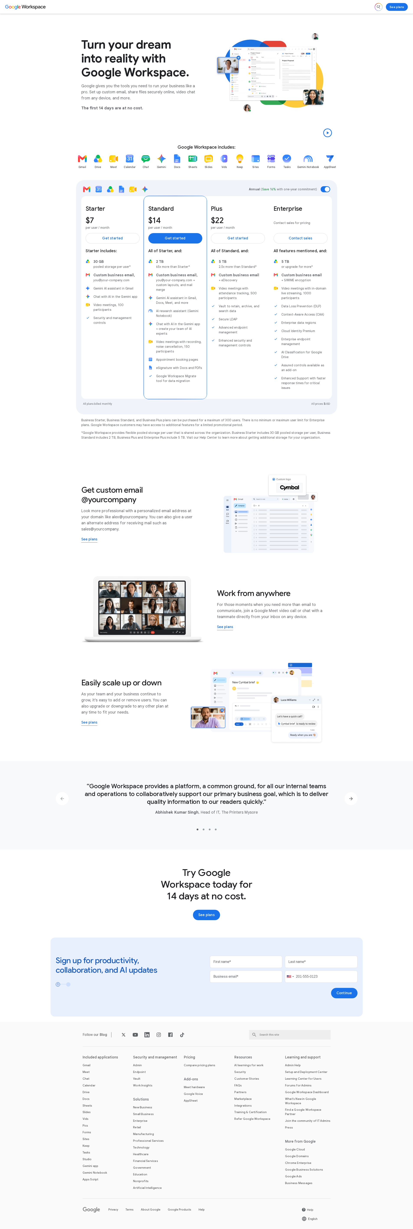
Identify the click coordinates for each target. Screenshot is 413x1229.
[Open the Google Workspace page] (26, 7)
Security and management (155, 1057)
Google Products (179, 1209)
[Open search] (378, 7)
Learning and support (303, 1057)
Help (202, 1209)
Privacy (113, 1209)
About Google (150, 1209)
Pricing (189, 1057)
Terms (130, 1209)
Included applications (100, 1057)
